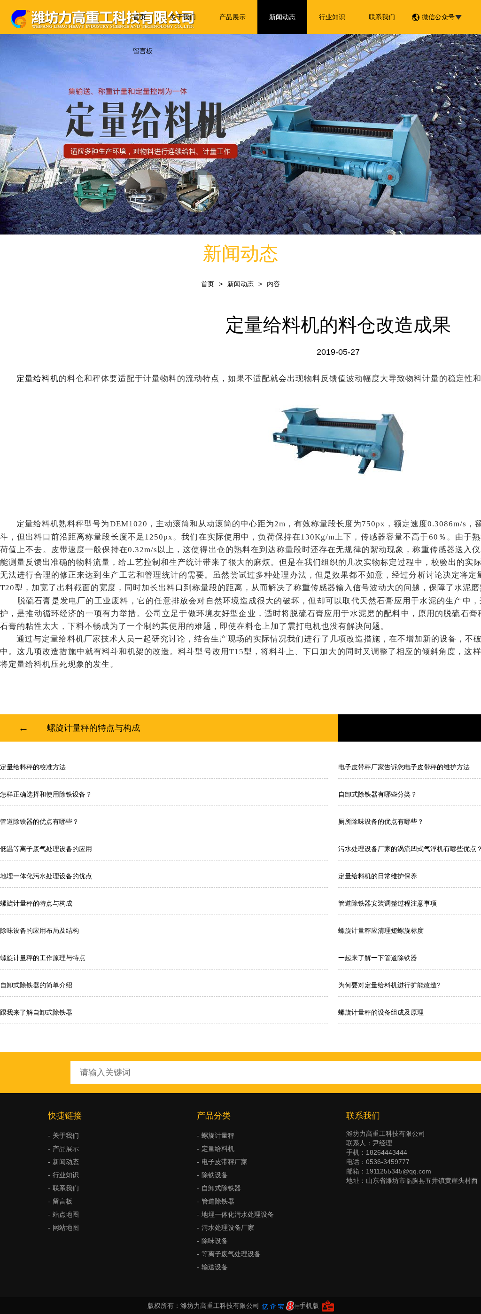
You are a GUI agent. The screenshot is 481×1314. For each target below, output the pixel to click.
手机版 (309, 1305)
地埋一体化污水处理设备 (238, 1214)
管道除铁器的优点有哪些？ (39, 821)
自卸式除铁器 (221, 1188)
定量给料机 (218, 1148)
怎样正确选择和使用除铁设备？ (46, 794)
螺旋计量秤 (218, 1135)
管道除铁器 (218, 1201)
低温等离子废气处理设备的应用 (46, 849)
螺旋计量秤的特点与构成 (93, 728)
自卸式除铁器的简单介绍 (36, 985)
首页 (139, 17)
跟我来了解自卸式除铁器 (36, 1012)
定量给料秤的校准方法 (33, 767)
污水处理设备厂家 (228, 1227)
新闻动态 (282, 17)
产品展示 (232, 17)
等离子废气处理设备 (231, 1254)
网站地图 (66, 1227)
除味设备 (215, 1240)
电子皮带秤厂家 (225, 1161)
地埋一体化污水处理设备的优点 (46, 876)
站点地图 (66, 1214)
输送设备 (215, 1267)
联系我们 (382, 17)
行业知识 (332, 17)
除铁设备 (215, 1175)
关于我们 (183, 17)
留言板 (143, 51)
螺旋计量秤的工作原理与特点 (42, 958)
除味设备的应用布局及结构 (39, 930)
